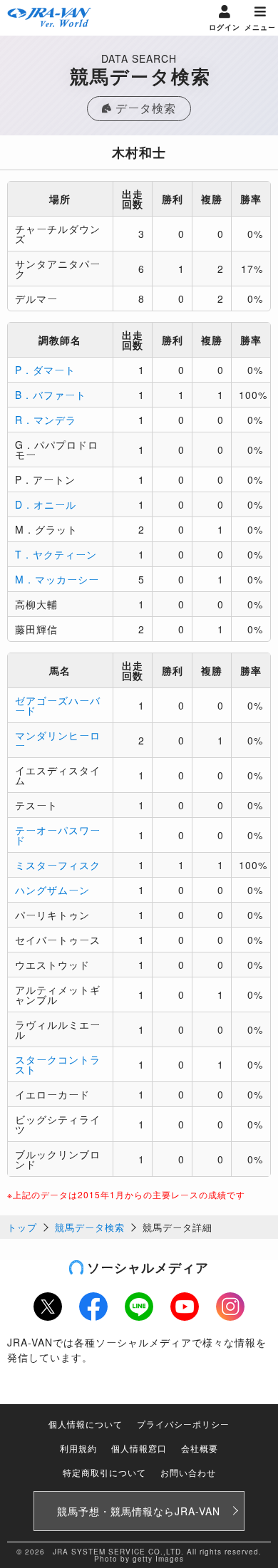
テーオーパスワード (58, 835)
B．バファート (50, 395)
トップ (22, 1227)
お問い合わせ (188, 1472)
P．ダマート (45, 370)
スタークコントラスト (58, 1064)
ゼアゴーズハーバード (58, 705)
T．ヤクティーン (56, 554)
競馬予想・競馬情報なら (138, 1511)
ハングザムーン (52, 890)
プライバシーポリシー (183, 1424)
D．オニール (45, 504)
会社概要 (199, 1448)
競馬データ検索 (90, 1227)
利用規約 (78, 1448)
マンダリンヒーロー (58, 740)
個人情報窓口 (139, 1448)
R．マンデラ (45, 419)
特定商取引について (104, 1472)
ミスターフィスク (58, 865)
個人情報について (85, 1424)
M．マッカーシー (57, 579)
